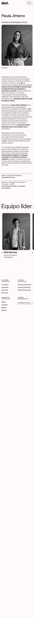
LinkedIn (4, 68)
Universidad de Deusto (8, 177)
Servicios (5, 293)
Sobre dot (5, 290)
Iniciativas (5, 287)
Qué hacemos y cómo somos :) (6, 281)
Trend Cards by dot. (24, 290)
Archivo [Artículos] (24, 287)
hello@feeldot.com (6, 297)
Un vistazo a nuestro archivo (22, 281)
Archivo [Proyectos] (24, 284)
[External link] (4, 302)
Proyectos (5, 284)
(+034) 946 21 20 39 (6, 298)
